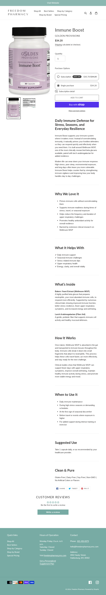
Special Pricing (13, 555)
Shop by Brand (13, 552)
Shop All (10, 541)
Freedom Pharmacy (78, 589)
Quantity (58, 53)
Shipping (58, 45)
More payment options (77, 111)
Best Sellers (12, 545)
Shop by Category (14, 548)
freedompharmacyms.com (55, 555)
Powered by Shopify (92, 589)
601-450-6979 (83, 541)
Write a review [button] (53, 512)
